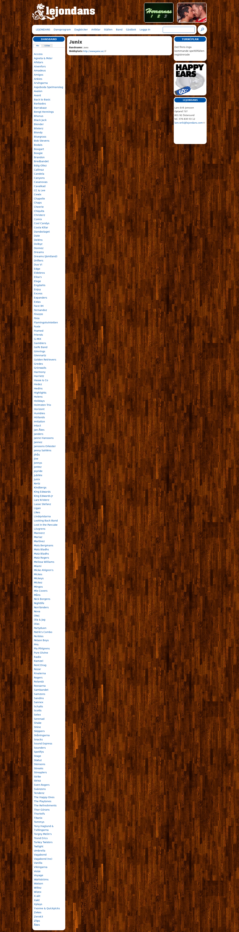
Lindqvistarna (42, 516)
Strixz (37, 780)
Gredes (38, 363)
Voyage (38, 875)
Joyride (38, 471)
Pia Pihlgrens (42, 648)
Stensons (39, 764)
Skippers (39, 731)
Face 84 (39, 305)
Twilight (38, 846)
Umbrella (39, 850)
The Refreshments (45, 805)
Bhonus (38, 116)
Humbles (39, 413)
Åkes (37, 924)
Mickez (38, 582)
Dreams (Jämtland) (45, 256)
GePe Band (40, 347)
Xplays (38, 904)
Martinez (39, 541)
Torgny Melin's (43, 834)
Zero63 (38, 916)
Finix (37, 318)
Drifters (38, 260)
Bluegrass (40, 136)
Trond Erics (41, 838)
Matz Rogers (41, 557)
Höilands (39, 417)
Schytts (38, 706)
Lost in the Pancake (46, 524)
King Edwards (42, 491)
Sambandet (41, 689)
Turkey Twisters (43, 842)
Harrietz (39, 376)
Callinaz (39, 169)
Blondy (38, 132)
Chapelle (39, 198)
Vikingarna (40, 867)
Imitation (39, 421)
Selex (37, 714)
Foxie (37, 326)
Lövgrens (39, 528)
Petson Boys (41, 640)
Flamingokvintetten (46, 322)
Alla (39, 46)
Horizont (39, 409)
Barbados (40, 103)
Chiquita (39, 211)
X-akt (37, 896)
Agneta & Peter (43, 58)
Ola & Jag (39, 619)
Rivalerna (40, 673)
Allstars (38, 62)
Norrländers (41, 607)
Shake (37, 722)
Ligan (37, 508)
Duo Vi (38, 264)
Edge (37, 268)
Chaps (38, 202)
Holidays (39, 401)
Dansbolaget (42, 231)
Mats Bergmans (43, 545)
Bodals (38, 144)
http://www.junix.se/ (93, 51)
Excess (38, 293)
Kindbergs (40, 487)
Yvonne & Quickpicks (47, 908)
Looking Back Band (46, 520)
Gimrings (39, 351)
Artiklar (95, 29)
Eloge (37, 281)
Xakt (37, 900)
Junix (37, 479)
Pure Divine (41, 652)
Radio (37, 657)
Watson (38, 883)
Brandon (39, 157)
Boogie (38, 153)
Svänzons (40, 789)
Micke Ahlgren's (43, 570)
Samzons (39, 694)
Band (119, 29)
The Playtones (42, 801)
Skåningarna (42, 735)
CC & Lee (39, 190)
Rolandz (39, 681)
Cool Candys (41, 223)
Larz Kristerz (41, 500)
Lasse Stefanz (42, 504)
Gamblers (40, 343)
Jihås (37, 454)
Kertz (37, 483)
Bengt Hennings (44, 111)
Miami (37, 566)
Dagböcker (81, 29)
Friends (38, 334)
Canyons (39, 178)
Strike (37, 776)
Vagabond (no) (43, 858)
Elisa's (38, 277)
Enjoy (37, 289)
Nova (37, 611)
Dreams (39, 252)
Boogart (39, 149)
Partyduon (40, 628)
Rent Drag (40, 665)
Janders (38, 434)
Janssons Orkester (45, 446)
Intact (37, 425)
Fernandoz (40, 310)
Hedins (38, 388)
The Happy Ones (44, 797)
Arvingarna (41, 83)
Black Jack (40, 120)
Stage (37, 756)
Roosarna (40, 685)
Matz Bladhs (41, 553)
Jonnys (38, 462)
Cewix (37, 194)
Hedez (38, 384)
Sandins (39, 698)
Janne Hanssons (44, 438)
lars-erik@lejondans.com (188, 122)
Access (38, 54)
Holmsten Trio (42, 405)
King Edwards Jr (43, 496)
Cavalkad (39, 186)
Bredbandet (41, 161)
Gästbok (131, 29)
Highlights (40, 392)
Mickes (38, 574)
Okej (36, 615)
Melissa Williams (44, 561)
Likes (37, 512)
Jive (36, 458)
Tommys (39, 822)
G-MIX (37, 339)
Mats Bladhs (41, 549)
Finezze (38, 314)
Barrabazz (40, 107)
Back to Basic (42, 99)
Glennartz (40, 355)
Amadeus (40, 70)
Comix (38, 219)
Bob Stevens (41, 140)
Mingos (38, 586)
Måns (37, 595)
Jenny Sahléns (42, 450)
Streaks (38, 768)
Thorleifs (39, 813)
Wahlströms (41, 879)
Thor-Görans (42, 809)
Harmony (39, 372)
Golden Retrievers (45, 359)
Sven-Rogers (42, 784)
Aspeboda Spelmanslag (48, 87)
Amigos (38, 74)
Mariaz (38, 537)
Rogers (38, 677)
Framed (38, 330)
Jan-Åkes (39, 429)
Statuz (38, 760)
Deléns (38, 240)
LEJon (47, 46)
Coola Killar (41, 227)
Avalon (38, 91)
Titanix (38, 818)
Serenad (39, 718)
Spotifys (39, 751)
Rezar (37, 669)
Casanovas (40, 182)
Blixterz (38, 128)
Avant (37, 95)
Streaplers (40, 772)
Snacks (38, 739)
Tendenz (39, 793)
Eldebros (39, 272)
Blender (39, 124)
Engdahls (39, 285)
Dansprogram (62, 29)
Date (37, 235)
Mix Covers (40, 590)
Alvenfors (40, 66)
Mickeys (39, 578)
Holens (38, 396)
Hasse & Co (41, 380)
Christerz (39, 215)
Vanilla (38, 862)
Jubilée (38, 475)
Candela (39, 173)
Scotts (37, 710)
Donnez (38, 248)
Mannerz (39, 533)
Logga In (145, 29)
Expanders (40, 297)
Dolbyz (38, 244)
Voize (37, 871)
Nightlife (39, 603)
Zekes (37, 912)
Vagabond (40, 854)
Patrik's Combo (43, 632)
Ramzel (38, 661)
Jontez (37, 466)
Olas (36, 623)
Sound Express (43, 743)
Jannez (38, 442)
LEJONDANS (43, 29)
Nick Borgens (42, 599)
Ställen (108, 29)
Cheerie (39, 206)
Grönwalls (40, 367)
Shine (37, 727)
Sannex (38, 702)
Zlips (37, 920)
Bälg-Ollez (40, 165)
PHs (36, 644)
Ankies (38, 79)
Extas (37, 301)
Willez (37, 887)
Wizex (37, 892)
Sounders (40, 747)
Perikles (38, 636)
